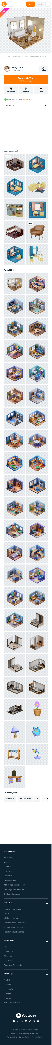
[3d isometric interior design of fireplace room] (14, 797)
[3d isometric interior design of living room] (14, 551)
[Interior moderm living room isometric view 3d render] (14, 208)
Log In (40, 4)
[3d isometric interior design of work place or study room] (14, 484)
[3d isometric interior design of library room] (14, 506)
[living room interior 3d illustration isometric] (14, 394)
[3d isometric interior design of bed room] (14, 573)
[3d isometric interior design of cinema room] (14, 439)
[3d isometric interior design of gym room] (14, 663)
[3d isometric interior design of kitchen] (14, 416)
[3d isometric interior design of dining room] (14, 708)
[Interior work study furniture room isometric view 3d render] (14, 342)
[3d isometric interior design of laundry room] (14, 461)
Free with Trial (26, 79)
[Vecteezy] (4, 4)
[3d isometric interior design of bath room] (14, 596)
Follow (43, 70)
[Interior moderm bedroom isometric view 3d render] (14, 185)
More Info (10, 104)
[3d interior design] (14, 163)
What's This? (27, 99)
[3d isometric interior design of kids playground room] (14, 685)
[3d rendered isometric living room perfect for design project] (14, 252)
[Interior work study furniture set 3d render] (14, 364)
